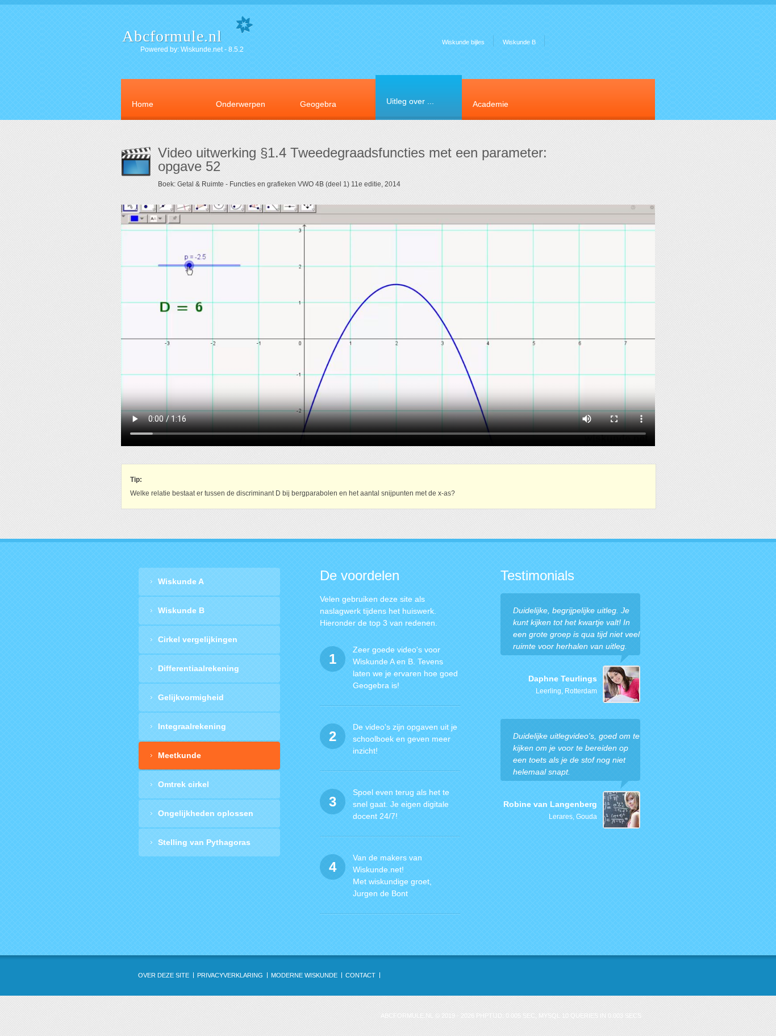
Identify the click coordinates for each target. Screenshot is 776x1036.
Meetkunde (179, 755)
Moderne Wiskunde (304, 975)
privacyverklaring (230, 975)
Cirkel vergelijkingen (197, 639)
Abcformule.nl (172, 36)
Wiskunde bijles (463, 42)
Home (142, 104)
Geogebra (318, 104)
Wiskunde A (181, 581)
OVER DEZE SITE (163, 975)
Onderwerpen (240, 104)
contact (360, 975)
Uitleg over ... (410, 101)
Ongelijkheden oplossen (205, 813)
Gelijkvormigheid (191, 697)
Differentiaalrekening (198, 668)
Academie (490, 104)
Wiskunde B (519, 42)
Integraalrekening (192, 726)
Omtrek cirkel (183, 784)
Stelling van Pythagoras (204, 842)
